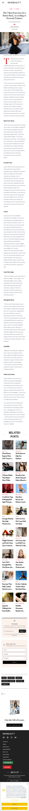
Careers (4, 744)
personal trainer (8, 681)
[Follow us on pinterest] (7, 737)
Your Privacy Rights (14, 800)
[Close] (27, 783)
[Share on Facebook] (2, 694)
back (4, 678)
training (20, 681)
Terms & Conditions (7, 759)
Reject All (14, 804)
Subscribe (7, 767)
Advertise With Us (7, 749)
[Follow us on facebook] (4, 737)
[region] (14, 796)
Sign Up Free (14, 781)
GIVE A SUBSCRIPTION (14, 725)
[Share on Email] (4, 694)
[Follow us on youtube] (15, 737)
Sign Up (21, 631)
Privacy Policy (6, 754)
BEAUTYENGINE (20, 603)
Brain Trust (5, 752)
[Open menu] (3, 2)
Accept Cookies (14, 808)
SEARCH (14, 662)
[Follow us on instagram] (11, 737)
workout (6, 684)
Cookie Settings (8, 762)
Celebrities (19, 560)
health (19, 678)
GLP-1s (4, 451)
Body (3, 516)
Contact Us (5, 741)
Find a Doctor (6, 746)
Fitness (17, 9)
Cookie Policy (6, 757)
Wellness (19, 451)
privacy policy (14, 635)
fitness (11, 678)
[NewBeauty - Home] (14, 2)
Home (11, 9)
